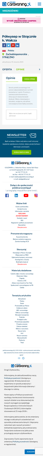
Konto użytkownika (22, 207)
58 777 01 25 (22, 172)
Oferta (7, 69)
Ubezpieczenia (22, 227)
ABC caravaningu (22, 310)
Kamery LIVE (22, 281)
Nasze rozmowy (22, 335)
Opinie (20, 69)
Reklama (22, 213)
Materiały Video (22, 276)
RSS (22, 220)
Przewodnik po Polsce (22, 306)
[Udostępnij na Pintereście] (13, 45)
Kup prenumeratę (22, 237)
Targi (22, 342)
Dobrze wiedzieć (22, 326)
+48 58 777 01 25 (24, 174)
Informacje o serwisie (22, 211)
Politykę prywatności (12, 378)
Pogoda (21, 278)
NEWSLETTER (16, 135)
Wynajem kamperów (22, 315)
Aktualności (22, 299)
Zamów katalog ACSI (22, 241)
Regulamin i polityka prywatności (22, 223)
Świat (22, 303)
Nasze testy (22, 331)
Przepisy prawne (22, 324)
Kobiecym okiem (22, 308)
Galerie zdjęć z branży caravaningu (22, 274)
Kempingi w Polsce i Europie (22, 253)
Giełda (22, 287)
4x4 (22, 333)
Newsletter (22, 225)
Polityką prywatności (21, 441)
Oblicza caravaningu (22, 313)
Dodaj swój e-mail (21, 152)
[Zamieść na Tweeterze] (9, 45)
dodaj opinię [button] (29, 79)
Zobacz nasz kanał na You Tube (22, 283)
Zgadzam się (32, 452)
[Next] (39, 69)
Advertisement (22, 216)
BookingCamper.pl (22, 262)
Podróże (22, 317)
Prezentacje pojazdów (22, 322)
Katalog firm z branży (22, 260)
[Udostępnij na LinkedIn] (17, 45)
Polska (22, 301)
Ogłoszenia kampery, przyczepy (22, 257)
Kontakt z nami (22, 218)
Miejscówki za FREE (22, 255)
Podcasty (22, 340)
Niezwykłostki (22, 338)
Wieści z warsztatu (22, 329)
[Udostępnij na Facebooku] (4, 45)
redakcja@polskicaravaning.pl (24, 177)
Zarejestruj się (22, 209)
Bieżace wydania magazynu (22, 239)
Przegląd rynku (22, 319)
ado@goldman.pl (24, 179)
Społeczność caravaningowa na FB (22, 285)
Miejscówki (10, 10)
